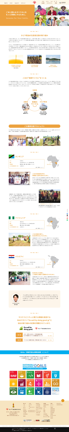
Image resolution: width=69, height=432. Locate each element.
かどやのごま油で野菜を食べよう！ (39, 409)
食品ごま (24, 407)
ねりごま (24, 408)
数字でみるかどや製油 (46, 416)
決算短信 (51, 407)
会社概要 (44, 403)
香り (29, 408)
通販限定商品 (25, 411)
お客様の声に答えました (39, 407)
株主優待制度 (52, 412)
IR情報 (51, 403)
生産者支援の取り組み (60, 404)
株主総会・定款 (52, 411)
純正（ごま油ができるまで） (32, 407)
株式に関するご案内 (53, 415)
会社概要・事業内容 (46, 404)
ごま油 (24, 404)
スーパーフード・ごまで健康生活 (38, 414)
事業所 (44, 411)
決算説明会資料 (52, 408)
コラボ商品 (24, 412)
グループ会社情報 (45, 415)
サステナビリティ (59, 403)
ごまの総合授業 (38, 404)
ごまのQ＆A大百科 (38, 411)
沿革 (44, 408)
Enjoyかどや (37, 403)
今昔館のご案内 (38, 412)
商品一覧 (24, 403)
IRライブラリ (52, 404)
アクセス (44, 412)
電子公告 (51, 416)
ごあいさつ (44, 407)
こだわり (30, 403)
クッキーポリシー (16, 429)
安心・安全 (30, 404)
